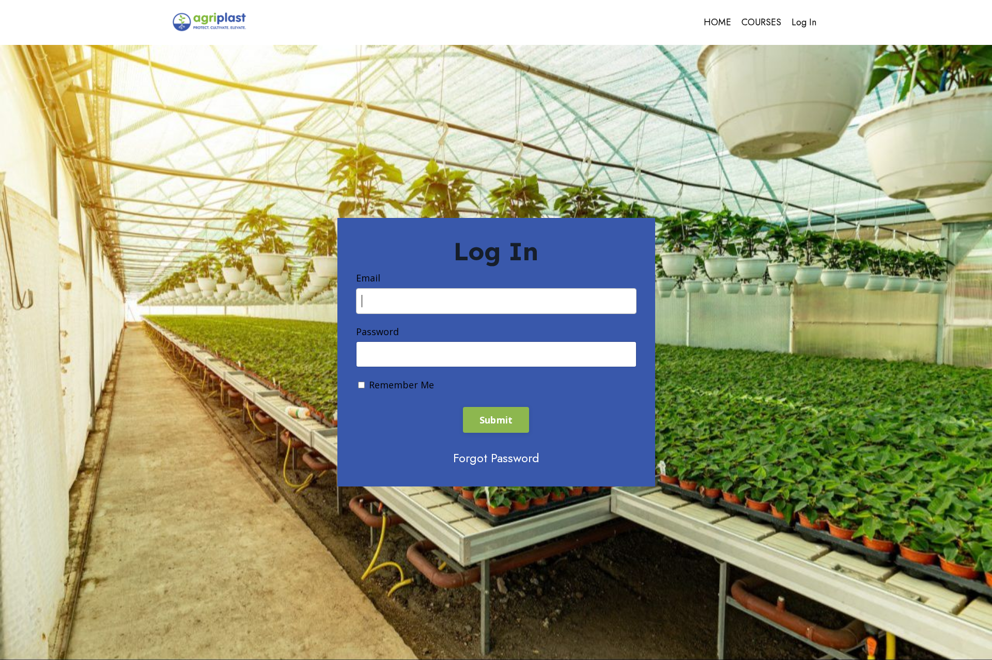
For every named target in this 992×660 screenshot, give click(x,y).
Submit (496, 420)
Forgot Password (496, 458)
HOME (717, 22)
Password (377, 331)
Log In (804, 22)
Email (368, 278)
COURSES (761, 22)
